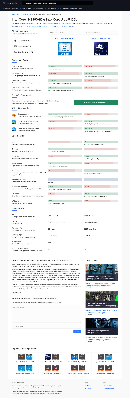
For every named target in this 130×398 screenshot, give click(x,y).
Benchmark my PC (25, 52)
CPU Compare (38, 8)
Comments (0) (54, 26)
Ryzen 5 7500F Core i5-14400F (105, 362)
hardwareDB (15, 14)
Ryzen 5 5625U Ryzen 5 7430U (105, 373)
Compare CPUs (24, 40)
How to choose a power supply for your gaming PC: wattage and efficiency (100, 284)
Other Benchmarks (30, 26)
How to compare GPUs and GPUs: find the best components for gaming (101, 311)
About (88, 386)
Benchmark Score (17, 26)
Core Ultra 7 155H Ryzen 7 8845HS (51, 362)
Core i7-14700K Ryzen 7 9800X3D (78, 362)
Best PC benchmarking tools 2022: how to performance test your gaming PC (101, 338)
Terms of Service (109, 388)
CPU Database (64, 8)
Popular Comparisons (68, 26)
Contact (89, 388)
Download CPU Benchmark (97, 102)
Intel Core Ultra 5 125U (101, 38)
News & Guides (77, 8)
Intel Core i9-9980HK (65, 38)
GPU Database (51, 8)
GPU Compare (26, 8)
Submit (77, 331)
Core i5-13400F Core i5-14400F (25, 373)
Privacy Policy (108, 386)
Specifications (43, 26)
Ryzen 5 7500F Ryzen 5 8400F (52, 373)
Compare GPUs (24, 46)
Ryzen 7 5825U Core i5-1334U (25, 362)
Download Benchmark (11, 8)
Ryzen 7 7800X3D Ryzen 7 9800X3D (78, 373)
